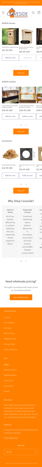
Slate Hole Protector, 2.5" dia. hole (27, 165)
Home (6, 364)
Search (6, 391)
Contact (7, 317)
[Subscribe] (35, 452)
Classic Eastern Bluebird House (10, 47)
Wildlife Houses (10, 370)
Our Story (8, 328)
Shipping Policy (10, 338)
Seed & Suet (9, 380)
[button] (3, 12)
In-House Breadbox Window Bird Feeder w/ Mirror (26, 106)
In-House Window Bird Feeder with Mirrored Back (10, 106)
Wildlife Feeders (10, 375)
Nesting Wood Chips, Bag (8, 165)
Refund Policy (9, 333)
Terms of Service (10, 349)
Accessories (8, 386)
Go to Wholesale (21, 297)
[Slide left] (16, 66)
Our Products (9, 322)
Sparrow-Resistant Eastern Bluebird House (26, 47)
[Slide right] (26, 66)
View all (21, 73)
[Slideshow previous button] (2, 272)
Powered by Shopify (32, 463)
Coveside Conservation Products (17, 463)
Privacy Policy (9, 344)
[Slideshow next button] (39, 272)
